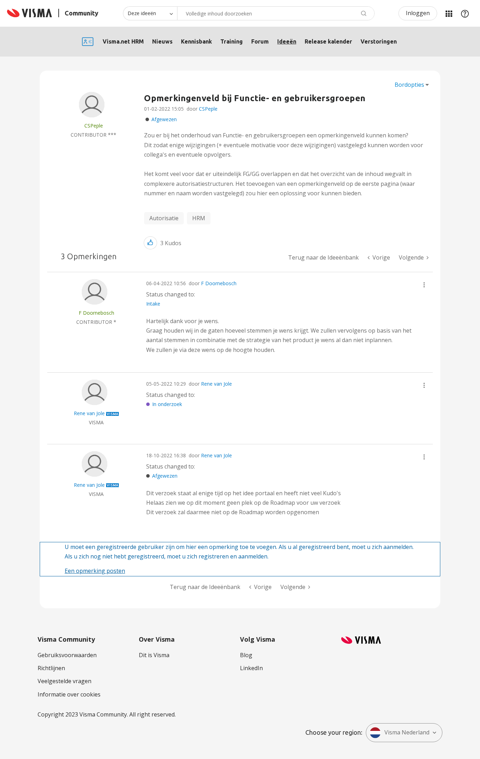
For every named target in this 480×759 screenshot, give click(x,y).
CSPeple (208, 108)
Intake (153, 303)
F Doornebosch (218, 283)
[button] (150, 242)
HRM (198, 218)
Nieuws (162, 41)
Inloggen (418, 13)
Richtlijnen (51, 668)
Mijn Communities (449, 13)
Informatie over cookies (69, 694)
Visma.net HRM (123, 41)
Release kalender (328, 41)
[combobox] (276, 13)
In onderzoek (167, 404)
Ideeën (286, 41)
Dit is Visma (154, 655)
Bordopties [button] (409, 85)
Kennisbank (196, 41)
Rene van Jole (216, 383)
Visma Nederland (406, 732)
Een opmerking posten (95, 571)
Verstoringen (379, 41)
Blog (246, 655)
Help (465, 13)
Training (231, 41)
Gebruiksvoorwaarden (67, 655)
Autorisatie (164, 218)
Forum (260, 41)
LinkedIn (251, 668)
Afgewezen (164, 119)
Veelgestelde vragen (64, 681)
